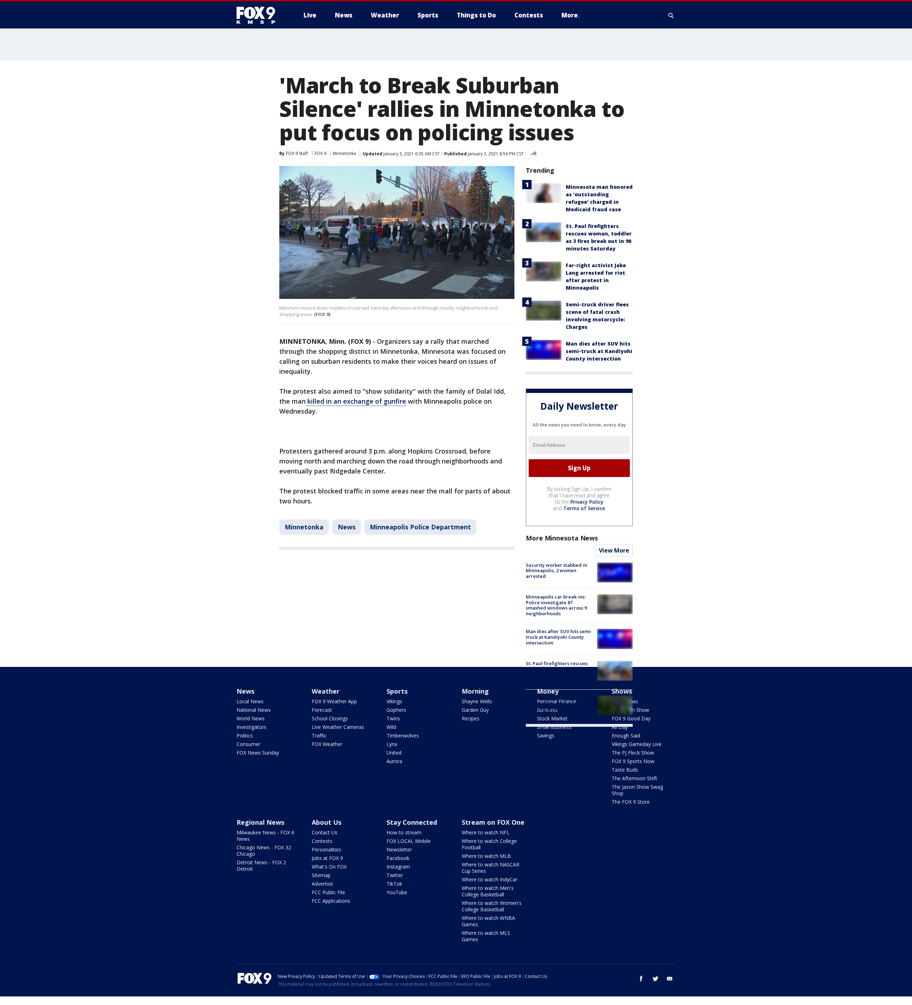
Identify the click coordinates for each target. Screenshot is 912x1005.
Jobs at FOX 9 (327, 858)
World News (251, 718)
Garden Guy (475, 709)
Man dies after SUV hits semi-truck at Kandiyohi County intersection (599, 351)
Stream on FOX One (493, 822)
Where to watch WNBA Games (488, 921)
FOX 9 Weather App (334, 701)
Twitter (395, 875)
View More (614, 550)
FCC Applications (331, 900)
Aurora (394, 761)
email (669, 978)
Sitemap (321, 875)
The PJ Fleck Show (633, 752)
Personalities (326, 849)
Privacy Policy (586, 501)
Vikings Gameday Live (637, 744)
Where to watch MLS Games (486, 936)
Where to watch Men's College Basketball (488, 891)
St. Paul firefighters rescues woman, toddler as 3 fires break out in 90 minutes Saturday (557, 671)
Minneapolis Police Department (420, 527)
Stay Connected (412, 822)
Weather (326, 691)
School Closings (330, 718)
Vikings (394, 701)
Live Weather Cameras (338, 727)
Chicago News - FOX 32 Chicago (264, 850)
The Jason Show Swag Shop (637, 790)
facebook (641, 978)
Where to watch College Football (489, 844)
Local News (250, 701)
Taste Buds (625, 769)
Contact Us (324, 832)
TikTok (394, 883)
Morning (475, 691)
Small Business (554, 727)
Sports (397, 691)
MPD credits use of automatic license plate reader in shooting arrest (559, 703)
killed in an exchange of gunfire (356, 401)
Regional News (260, 822)
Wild (391, 727)
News (347, 527)
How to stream (404, 832)
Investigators (251, 727)
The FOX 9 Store (631, 801)
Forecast (322, 709)
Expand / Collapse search (671, 15)
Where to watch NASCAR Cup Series (490, 867)
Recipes (471, 718)
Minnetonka (344, 153)
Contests (322, 841)
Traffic (319, 735)
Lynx (392, 744)
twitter (655, 978)
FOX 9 (320, 153)
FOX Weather (327, 744)
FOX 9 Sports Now (633, 761)
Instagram (398, 866)
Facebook (398, 858)
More (569, 15)
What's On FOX (329, 866)
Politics (245, 735)
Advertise (322, 883)
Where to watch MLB (486, 856)
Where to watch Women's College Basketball (492, 906)
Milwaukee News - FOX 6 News (265, 835)
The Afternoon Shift (634, 778)
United (394, 752)
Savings (545, 735)
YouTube (397, 892)
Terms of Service (584, 508)
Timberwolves (403, 735)
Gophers (396, 709)
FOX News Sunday (258, 752)
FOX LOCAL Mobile (409, 841)
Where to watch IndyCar (489, 879)
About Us (326, 822)
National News (254, 709)
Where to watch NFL (485, 832)
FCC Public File (328, 892)
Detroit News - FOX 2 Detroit (261, 865)
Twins (393, 718)
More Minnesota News (562, 538)
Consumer (248, 744)
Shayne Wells (477, 701)
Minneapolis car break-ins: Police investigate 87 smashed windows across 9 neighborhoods (556, 605)
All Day (620, 727)
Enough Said (626, 735)
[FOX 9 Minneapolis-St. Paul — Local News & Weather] (260, 15)
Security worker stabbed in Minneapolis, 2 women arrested (556, 570)
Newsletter (399, 849)
